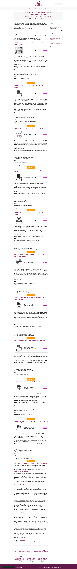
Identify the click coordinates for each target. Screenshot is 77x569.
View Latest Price (31, 83)
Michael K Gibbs (27, 16)
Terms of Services (51, 567)
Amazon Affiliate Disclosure (57, 567)
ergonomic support (47, 16)
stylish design (51, 16)
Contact (43, 567)
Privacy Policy (46, 567)
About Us (40, 567)
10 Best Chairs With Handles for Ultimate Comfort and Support (40, 18)
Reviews (32, 16)
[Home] (29, 18)
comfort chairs (42, 16)
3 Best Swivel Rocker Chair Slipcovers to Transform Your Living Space (19, 559)
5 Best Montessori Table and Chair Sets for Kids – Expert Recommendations (31, 559)
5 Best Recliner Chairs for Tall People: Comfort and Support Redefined (42, 559)
